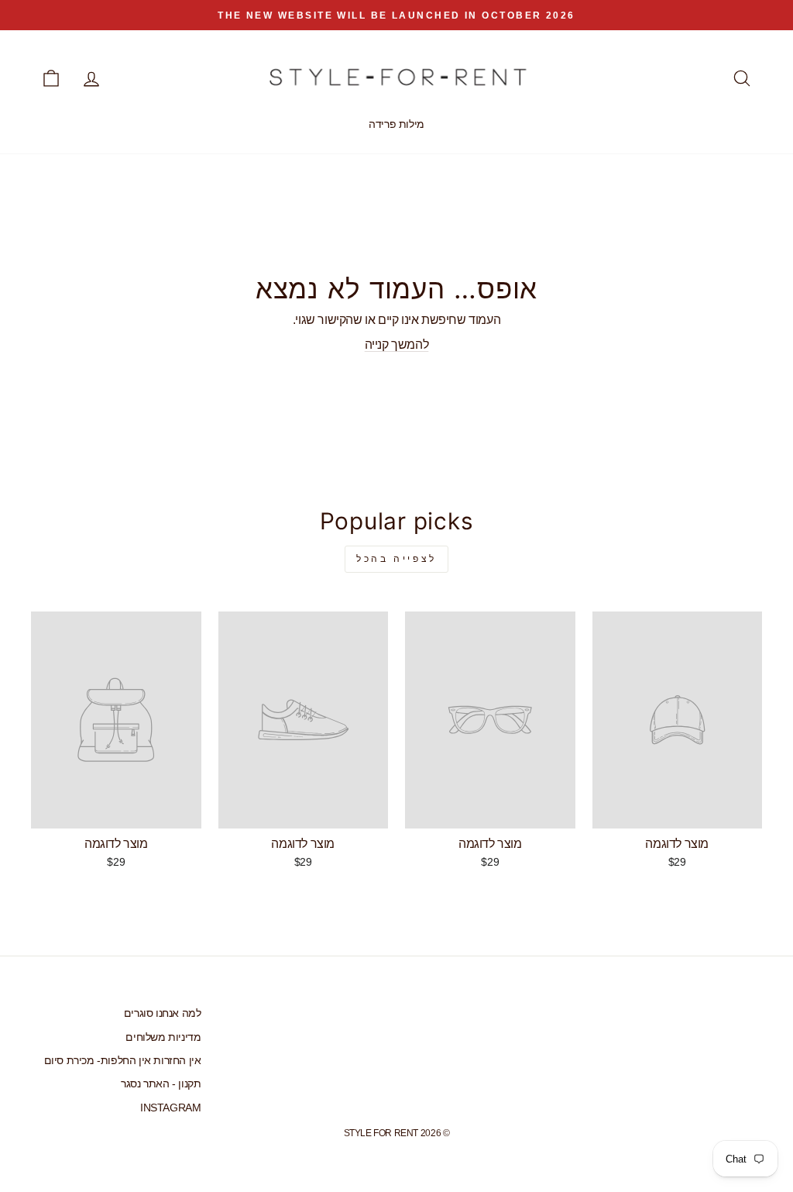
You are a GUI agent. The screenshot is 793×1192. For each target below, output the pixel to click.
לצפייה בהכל (396, 558)
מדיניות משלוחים (163, 1037)
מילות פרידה (396, 124)
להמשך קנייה (397, 344)
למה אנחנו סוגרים (162, 1013)
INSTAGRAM (170, 1108)
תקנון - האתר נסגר (161, 1084)
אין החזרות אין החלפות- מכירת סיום (122, 1060)
